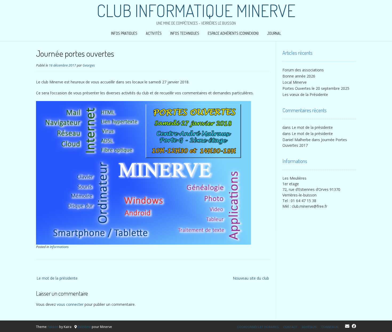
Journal (274, 33)
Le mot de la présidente (57, 278)
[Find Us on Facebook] (354, 326)
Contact (290, 327)
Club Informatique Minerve (196, 10)
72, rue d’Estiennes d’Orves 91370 (311, 189)
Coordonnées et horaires (257, 327)
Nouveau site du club (251, 278)
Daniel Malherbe (296, 139)
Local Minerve (294, 82)
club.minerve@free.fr (309, 206)
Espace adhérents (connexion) (233, 33)
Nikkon (53, 327)
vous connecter (70, 304)
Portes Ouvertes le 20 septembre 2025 (315, 88)
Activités (154, 33)
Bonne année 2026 (298, 76)
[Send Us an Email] (347, 326)
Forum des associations (303, 69)
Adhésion (309, 327)
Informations (59, 247)
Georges (89, 65)
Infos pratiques (124, 33)
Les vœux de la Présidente (305, 94)
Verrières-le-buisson (299, 195)
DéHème (84, 327)
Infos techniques (184, 33)
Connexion (329, 327)
